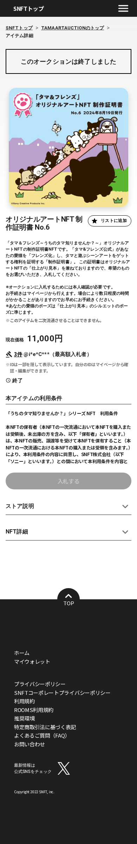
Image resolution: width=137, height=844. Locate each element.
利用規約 (24, 701)
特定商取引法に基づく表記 (45, 727)
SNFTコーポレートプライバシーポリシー (62, 692)
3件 (18, 354)
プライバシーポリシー (40, 684)
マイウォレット (32, 661)
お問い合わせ (29, 744)
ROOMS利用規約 (33, 709)
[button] (68, 506)
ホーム (22, 652)
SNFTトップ (28, 8)
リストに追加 (114, 220)
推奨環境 (24, 718)
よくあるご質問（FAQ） (42, 735)
